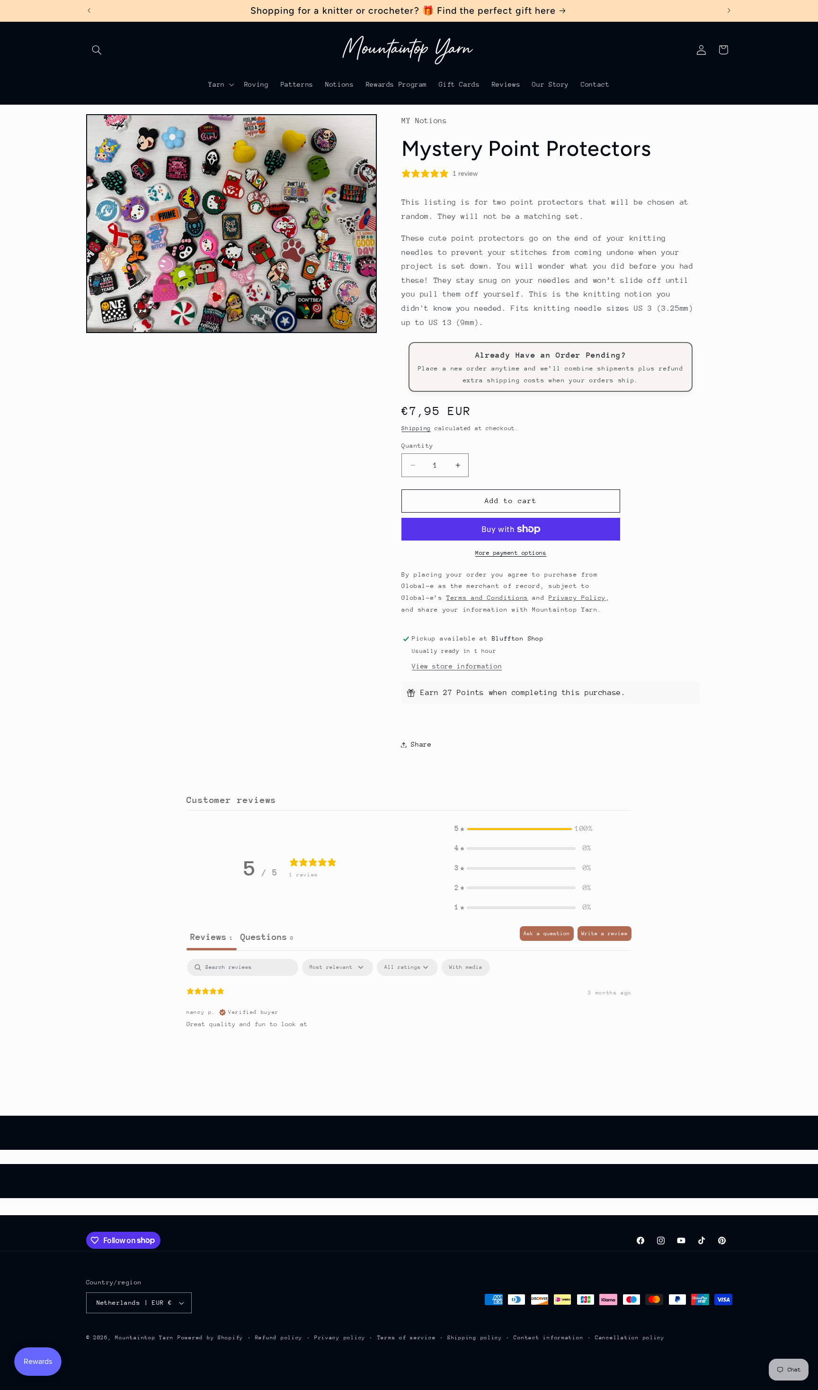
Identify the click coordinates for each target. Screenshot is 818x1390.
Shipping (416, 428)
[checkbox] (466, 967)
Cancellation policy (630, 1338)
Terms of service (406, 1338)
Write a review (604, 933)
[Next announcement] (729, 10)
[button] (97, 50)
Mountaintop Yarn (144, 1338)
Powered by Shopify (210, 1338)
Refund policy (279, 1338)
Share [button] (421, 744)
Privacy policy (339, 1338)
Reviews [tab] (211, 937)
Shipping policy (474, 1338)
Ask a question (547, 933)
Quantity (417, 445)
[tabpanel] (409, 1019)
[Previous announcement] (89, 10)
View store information (457, 666)
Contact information (548, 1338)
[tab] (267, 938)
